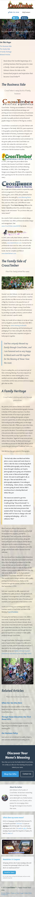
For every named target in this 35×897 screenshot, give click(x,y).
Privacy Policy (5, 893)
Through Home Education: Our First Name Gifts (16, 718)
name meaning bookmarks (19, 325)
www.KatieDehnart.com (14, 243)
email (19, 828)
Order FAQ (28, 893)
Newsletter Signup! (9, 872)
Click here (19, 824)
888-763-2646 (14, 12)
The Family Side (5, 49)
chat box (5, 826)
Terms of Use (15, 893)
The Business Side (6, 46)
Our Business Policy (10, 733)
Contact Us (27, 774)
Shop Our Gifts (10, 774)
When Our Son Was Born (12, 703)
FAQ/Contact (26, 12)
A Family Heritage (5, 52)
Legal (21, 893)
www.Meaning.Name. (24, 197)
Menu (25, 18)
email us (9, 833)
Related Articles (5, 55)
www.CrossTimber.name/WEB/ (11, 226)
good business (13, 612)
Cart (16, 18)
